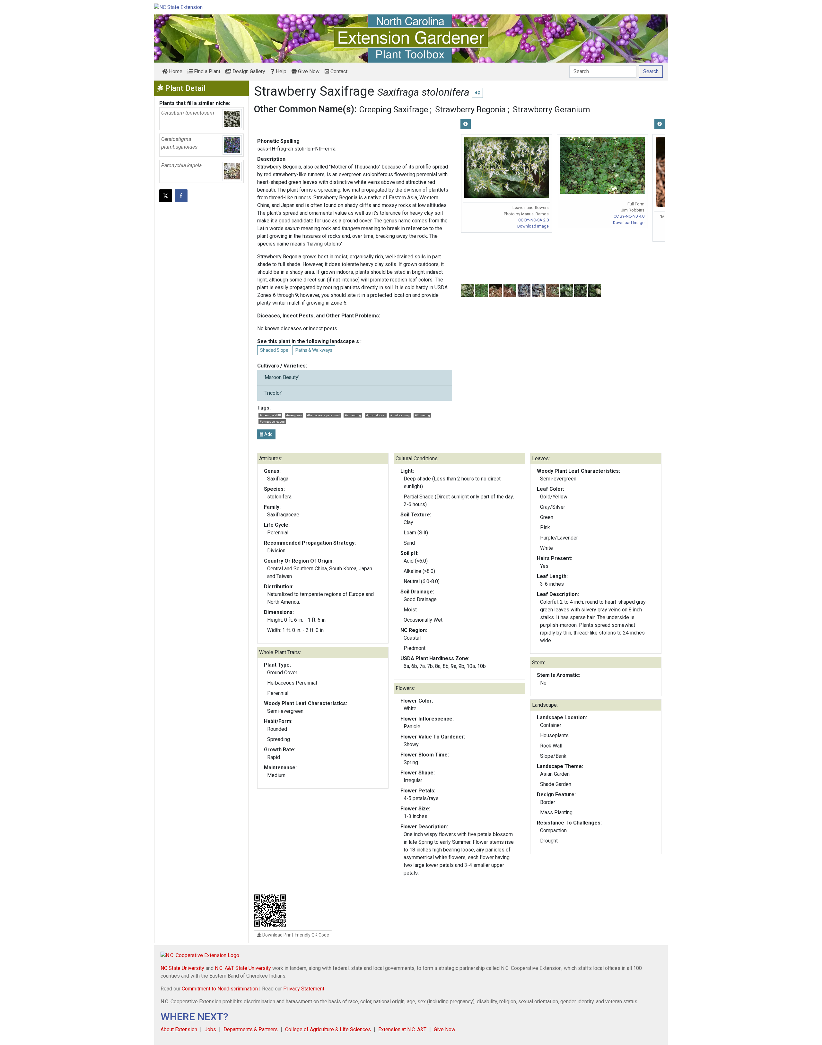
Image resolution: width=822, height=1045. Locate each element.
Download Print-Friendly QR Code (295, 934)
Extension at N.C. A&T (402, 1029)
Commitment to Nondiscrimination (220, 989)
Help (280, 71)
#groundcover (376, 415)
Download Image (533, 226)
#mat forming (400, 415)
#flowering (422, 415)
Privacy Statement (303, 989)
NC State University (182, 968)
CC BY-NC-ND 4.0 (629, 216)
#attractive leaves (272, 421)
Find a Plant (206, 71)
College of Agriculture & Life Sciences (328, 1029)
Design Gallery (248, 71)
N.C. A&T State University (243, 968)
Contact (338, 71)
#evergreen (294, 415)
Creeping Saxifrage (393, 109)
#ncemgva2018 (270, 415)
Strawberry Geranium (551, 109)
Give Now (308, 71)
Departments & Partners (250, 1029)
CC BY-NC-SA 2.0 (533, 220)
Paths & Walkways (313, 350)
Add (268, 434)
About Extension (179, 1029)
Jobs (210, 1029)
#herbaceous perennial (323, 415)
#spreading (353, 415)
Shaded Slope (274, 350)
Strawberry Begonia (470, 109)
